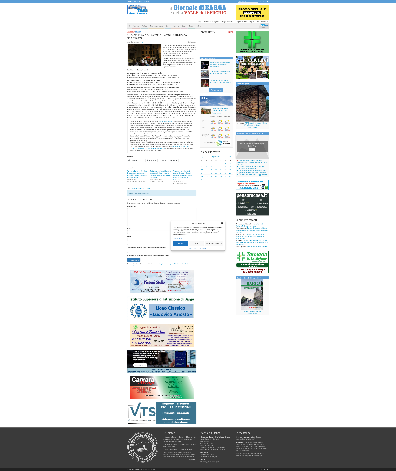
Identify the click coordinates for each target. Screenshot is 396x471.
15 (225, 170)
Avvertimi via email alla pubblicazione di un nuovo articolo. (148, 255)
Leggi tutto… (216, 113)
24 (202, 176)
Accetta (180, 243)
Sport (167, 26)
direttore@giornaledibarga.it (245, 439)
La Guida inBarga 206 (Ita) (252, 312)
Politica (144, 26)
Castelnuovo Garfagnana (211, 22)
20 (216, 173)
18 (206, 173)
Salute (184, 26)
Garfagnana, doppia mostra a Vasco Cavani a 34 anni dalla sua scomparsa (249, 161)
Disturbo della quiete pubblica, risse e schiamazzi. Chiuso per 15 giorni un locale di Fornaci (252, 230)
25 (206, 176)
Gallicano (231, 22)
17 (202, 173)
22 (225, 173)
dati (148, 188)
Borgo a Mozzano (242, 22)
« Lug (201, 157)
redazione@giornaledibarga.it (209, 462)
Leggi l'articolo (251, 168)
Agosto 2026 (216, 157)
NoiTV (264, 25)
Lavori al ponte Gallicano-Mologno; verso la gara (249, 225)
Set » (231, 157)
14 (221, 170)
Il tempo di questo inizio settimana (220, 109)
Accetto (252, 150)
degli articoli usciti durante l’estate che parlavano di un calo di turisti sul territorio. (159, 147)
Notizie (138, 31)
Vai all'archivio (252, 127)
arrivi (138, 188)
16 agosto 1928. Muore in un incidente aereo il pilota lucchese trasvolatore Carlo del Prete (250, 236)
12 (211, 170)
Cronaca (136, 26)
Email (129, 236)
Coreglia (224, 22)
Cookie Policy (193, 248)
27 (216, 176)
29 (225, 176)
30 (230, 176)
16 (230, 170)
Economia (176, 26)
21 (221, 173)
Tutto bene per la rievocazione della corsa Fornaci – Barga (220, 72)
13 (216, 170)
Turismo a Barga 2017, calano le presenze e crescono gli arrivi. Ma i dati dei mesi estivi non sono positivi (137, 174)
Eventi (191, 26)
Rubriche (199, 26)
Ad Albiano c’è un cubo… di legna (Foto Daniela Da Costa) (255, 124)
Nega (196, 243)
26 (211, 176)
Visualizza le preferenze (214, 243)
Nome (129, 229)
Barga (199, 22)
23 (230, 173)
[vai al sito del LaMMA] (223, 142)
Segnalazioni (132, 1)
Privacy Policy (202, 248)
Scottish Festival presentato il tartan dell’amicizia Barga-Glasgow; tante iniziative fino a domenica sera (252, 242)
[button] (222, 223)
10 (202, 170)
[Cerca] (256, 1)
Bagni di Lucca (254, 22)
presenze (143, 188)
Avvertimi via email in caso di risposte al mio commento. (147, 247)
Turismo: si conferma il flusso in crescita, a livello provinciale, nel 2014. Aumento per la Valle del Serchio (160, 174)
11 (206, 170)
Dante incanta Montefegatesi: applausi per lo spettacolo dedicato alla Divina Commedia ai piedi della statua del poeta (251, 172)
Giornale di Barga (137, 469)
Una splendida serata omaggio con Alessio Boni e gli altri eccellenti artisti (220, 64)
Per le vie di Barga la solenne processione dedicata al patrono (220, 81)
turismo (133, 188)
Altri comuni (264, 22)
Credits (153, 469)
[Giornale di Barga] (198, 9)
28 (221, 176)
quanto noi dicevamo (166, 121)
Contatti (139, 1)
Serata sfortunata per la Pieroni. (257, 247)
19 (211, 173)
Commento (131, 207)
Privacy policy (146, 469)
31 (202, 179)
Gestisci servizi (178, 238)
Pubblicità (146, 1)
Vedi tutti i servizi (216, 90)
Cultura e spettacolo (156, 26)
